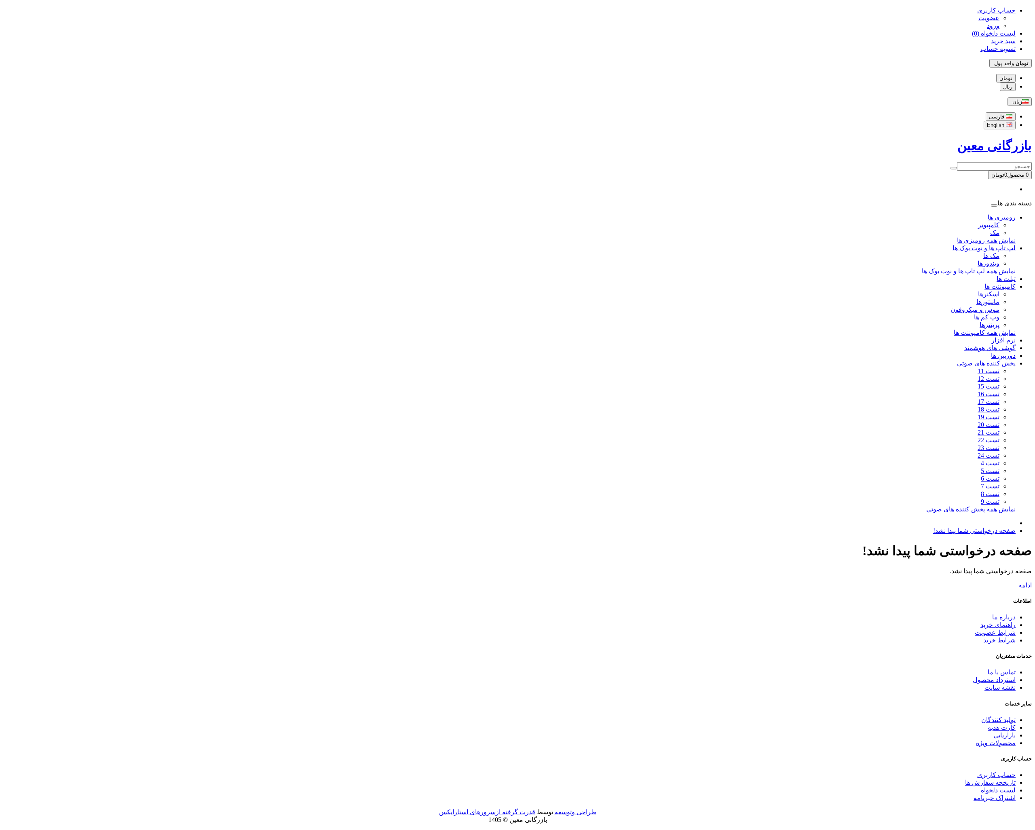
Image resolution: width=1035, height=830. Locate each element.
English (996, 125)
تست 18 (988, 409)
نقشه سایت (1000, 687)
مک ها (991, 255)
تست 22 (988, 440)
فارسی (997, 117)
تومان (1005, 78)
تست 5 (990, 470)
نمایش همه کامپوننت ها (985, 332)
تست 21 (988, 432)
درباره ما (1004, 617)
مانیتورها (987, 301)
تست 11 (988, 370)
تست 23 (988, 447)
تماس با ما (1002, 672)
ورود (993, 25)
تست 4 (990, 463)
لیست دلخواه (998, 790)
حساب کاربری (996, 774)
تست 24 (988, 455)
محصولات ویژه (996, 742)
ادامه (1025, 585)
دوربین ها (1003, 355)
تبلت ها (1006, 278)
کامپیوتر (988, 225)
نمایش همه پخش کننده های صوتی (971, 509)
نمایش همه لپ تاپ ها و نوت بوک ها (969, 271)
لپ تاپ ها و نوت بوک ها (984, 248)
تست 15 (988, 386)
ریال (1007, 87)
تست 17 (988, 401)
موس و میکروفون (975, 309)
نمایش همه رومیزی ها (986, 240)
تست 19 (988, 417)
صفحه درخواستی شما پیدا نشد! (974, 530)
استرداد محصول (994, 679)
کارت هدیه (1002, 727)
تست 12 (988, 378)
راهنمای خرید (998, 624)
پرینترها (989, 324)
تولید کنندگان (998, 719)
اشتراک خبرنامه (995, 797)
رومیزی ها (1002, 217)
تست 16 (988, 394)
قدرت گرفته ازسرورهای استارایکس (487, 812)
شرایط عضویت (995, 632)
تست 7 (990, 486)
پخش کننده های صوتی (986, 363)
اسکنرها (988, 294)
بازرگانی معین (994, 145)
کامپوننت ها (1000, 286)
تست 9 (990, 501)
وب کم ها (986, 317)
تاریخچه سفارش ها (990, 782)
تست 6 (990, 478)
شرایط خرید (999, 640)
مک (994, 232)
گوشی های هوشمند (990, 347)
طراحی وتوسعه (575, 812)
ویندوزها (988, 263)
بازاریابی (1004, 735)
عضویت (988, 18)
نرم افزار (1003, 340)
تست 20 (988, 424)
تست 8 (990, 493)
